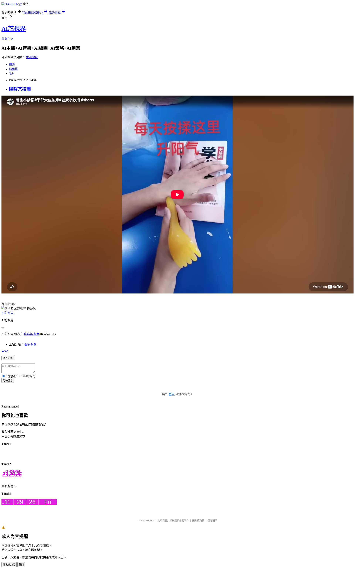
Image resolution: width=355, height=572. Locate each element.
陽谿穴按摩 (20, 89)
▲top (4, 350)
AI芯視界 (13, 28)
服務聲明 (212, 520)
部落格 (13, 69)
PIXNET (150, 520)
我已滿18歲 (9, 564)
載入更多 (8, 358)
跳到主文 (7, 38)
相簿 (12, 64)
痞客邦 (28, 334)
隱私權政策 (198, 520)
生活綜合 (32, 57)
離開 (21, 564)
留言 (36, 334)
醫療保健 (30, 344)
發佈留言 (8, 380)
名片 (12, 73)
